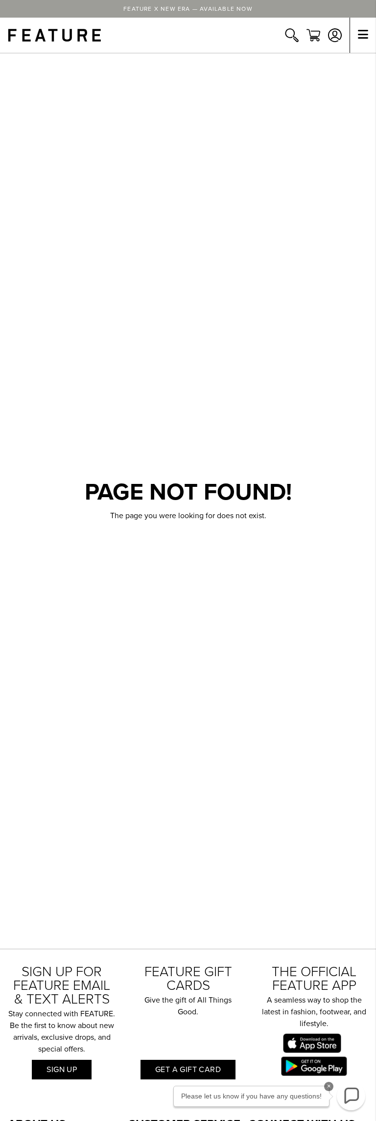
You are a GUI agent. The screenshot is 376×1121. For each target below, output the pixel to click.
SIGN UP (62, 1070)
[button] (351, 1096)
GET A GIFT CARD (188, 1070)
